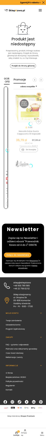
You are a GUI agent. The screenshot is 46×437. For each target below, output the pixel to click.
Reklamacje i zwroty (14, 357)
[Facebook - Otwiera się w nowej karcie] (5, 402)
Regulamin (34, 261)
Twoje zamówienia (14, 320)
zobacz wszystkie (27, 86)
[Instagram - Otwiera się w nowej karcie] (12, 402)
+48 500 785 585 (21, 285)
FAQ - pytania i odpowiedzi (17, 344)
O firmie (9, 373)
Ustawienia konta (13, 325)
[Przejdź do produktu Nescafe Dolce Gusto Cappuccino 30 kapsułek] (28, 108)
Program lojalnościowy (15, 329)
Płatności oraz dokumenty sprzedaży (21, 349)
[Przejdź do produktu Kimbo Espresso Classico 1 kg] (5, 105)
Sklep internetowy (21, 416)
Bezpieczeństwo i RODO (16, 377)
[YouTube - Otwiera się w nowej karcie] (27, 402)
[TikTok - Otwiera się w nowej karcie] (19, 402)
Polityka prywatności (14, 381)
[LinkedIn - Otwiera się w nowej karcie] (34, 402)
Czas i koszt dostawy (14, 353)
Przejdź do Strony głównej (23, 66)
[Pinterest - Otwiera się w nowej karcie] (41, 402)
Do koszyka (31, 149)
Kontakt (9, 390)
